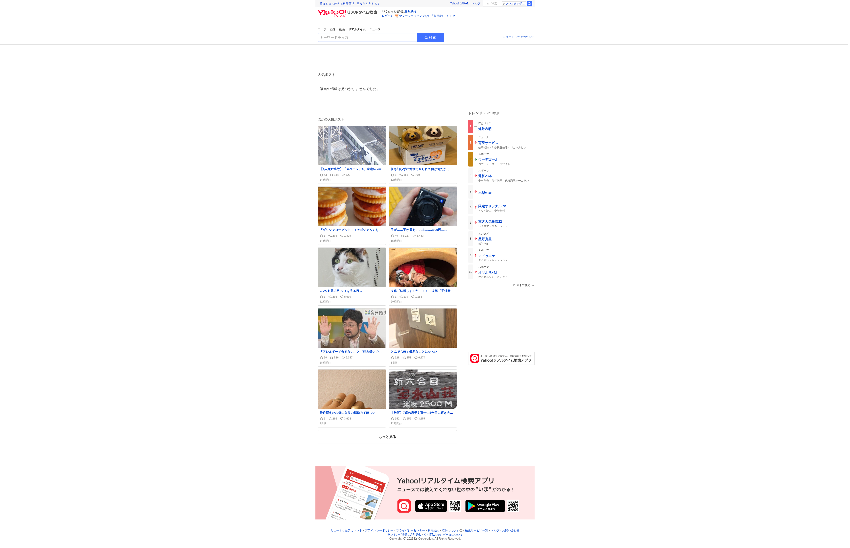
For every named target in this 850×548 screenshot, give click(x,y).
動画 (342, 29)
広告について (450, 530)
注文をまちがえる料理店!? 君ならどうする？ (350, 3)
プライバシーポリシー (379, 530)
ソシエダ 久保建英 (516, 3)
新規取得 (410, 11)
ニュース (375, 29)
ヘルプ (476, 3)
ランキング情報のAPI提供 (404, 534)
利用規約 (433, 530)
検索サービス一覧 (476, 530)
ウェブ (322, 29)
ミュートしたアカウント (519, 36)
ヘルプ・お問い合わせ (505, 530)
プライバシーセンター (410, 530)
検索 (432, 37)
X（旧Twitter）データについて (443, 534)
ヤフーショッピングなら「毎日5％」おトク (427, 15)
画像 (333, 29)
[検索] (529, 3)
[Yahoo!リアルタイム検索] (347, 11)
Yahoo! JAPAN (459, 3)
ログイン (387, 15)
